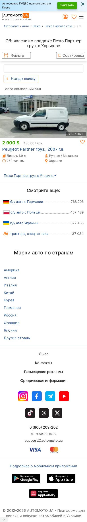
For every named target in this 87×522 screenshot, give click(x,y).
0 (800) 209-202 (43, 427)
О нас (43, 354)
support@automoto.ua (44, 440)
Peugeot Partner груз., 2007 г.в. (33, 149)
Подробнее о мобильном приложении (43, 466)
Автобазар (11, 26)
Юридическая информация (43, 380)
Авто (25, 26)
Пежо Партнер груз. (58, 26)
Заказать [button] (67, 5)
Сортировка (73, 55)
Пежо (37, 26)
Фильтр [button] (17, 55)
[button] (82, 16)
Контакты (43, 363)
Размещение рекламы (43, 371)
